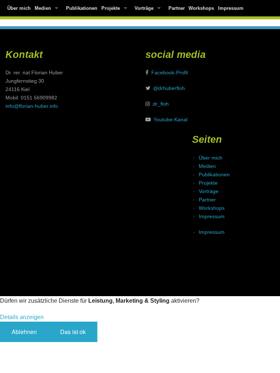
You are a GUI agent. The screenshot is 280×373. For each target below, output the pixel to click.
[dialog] (140, 322)
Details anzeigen (22, 317)
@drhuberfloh (169, 88)
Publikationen (81, 8)
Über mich (19, 8)
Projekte (110, 8)
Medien (43, 8)
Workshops (201, 8)
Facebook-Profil (169, 72)
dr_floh (161, 104)
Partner (176, 8)
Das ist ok (73, 331)
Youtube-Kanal (170, 119)
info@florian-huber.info (31, 106)
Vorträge (144, 8)
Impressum (231, 8)
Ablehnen (24, 331)
